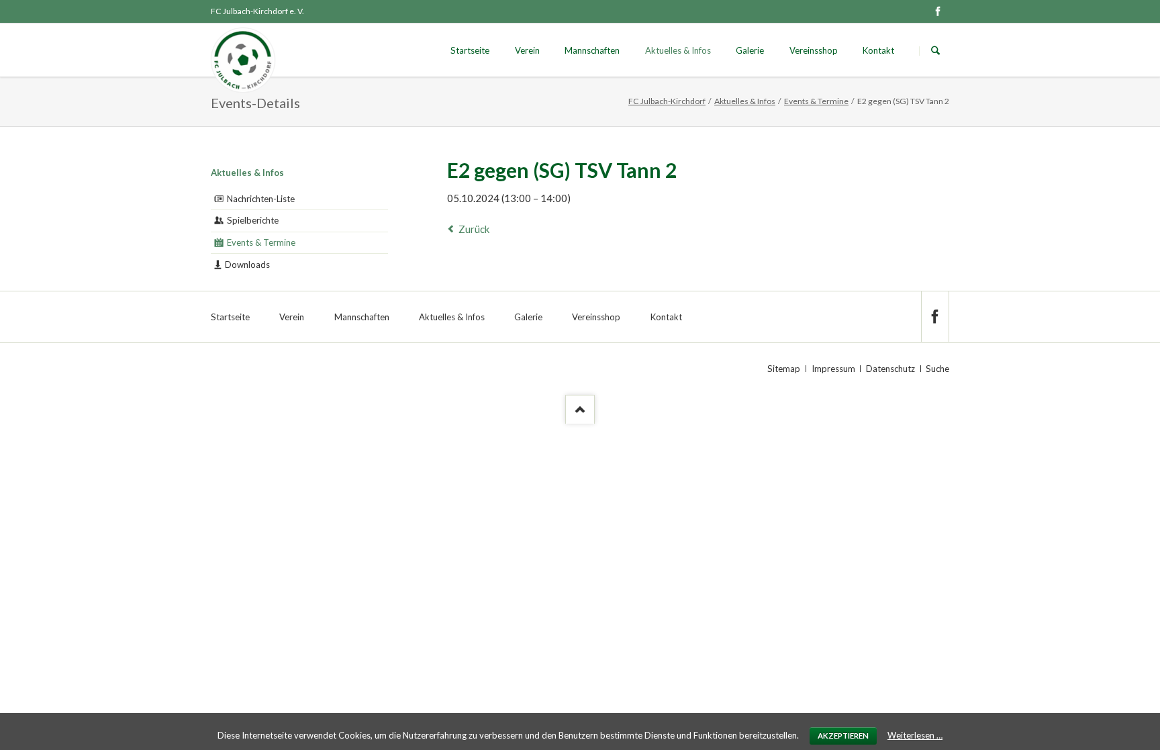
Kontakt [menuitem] (666, 317)
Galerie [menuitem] (528, 317)
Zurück (473, 229)
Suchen (935, 50)
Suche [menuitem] (937, 368)
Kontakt (878, 50)
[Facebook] (937, 11)
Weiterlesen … (914, 735)
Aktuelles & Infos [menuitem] (452, 317)
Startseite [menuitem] (230, 317)
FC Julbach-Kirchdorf (667, 101)
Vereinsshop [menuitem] (596, 317)
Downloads (247, 264)
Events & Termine (816, 101)
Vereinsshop (813, 50)
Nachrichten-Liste (261, 198)
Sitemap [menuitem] (783, 368)
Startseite (469, 50)
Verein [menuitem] (291, 317)
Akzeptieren (843, 735)
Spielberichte (253, 220)
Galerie (750, 50)
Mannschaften (592, 50)
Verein (527, 50)
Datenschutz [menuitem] (890, 368)
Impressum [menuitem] (833, 368)
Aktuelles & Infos (678, 50)
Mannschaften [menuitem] (361, 317)
